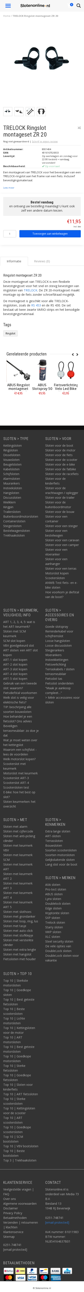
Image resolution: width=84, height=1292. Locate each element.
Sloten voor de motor (60, 450)
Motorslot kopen (57, 573)
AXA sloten (52, 885)
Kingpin (8, 507)
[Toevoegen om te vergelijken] (79, 128)
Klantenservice (13, 1232)
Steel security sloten (59, 941)
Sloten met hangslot (17, 954)
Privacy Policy (12, 1213)
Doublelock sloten (57, 903)
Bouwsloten (53, 845)
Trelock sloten (55, 922)
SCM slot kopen (14, 641)
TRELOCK (30, 290)
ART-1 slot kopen (15, 660)
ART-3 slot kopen (15, 669)
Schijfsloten (11, 474)
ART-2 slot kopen (15, 664)
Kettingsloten (12, 445)
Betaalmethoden (15, 1218)
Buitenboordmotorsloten (20, 516)
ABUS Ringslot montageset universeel (18, 389)
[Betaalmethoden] (9, 1271)
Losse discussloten (58, 645)
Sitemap (9, 1237)
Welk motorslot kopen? (19, 759)
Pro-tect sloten (55, 889)
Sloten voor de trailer (60, 497)
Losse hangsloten (57, 641)
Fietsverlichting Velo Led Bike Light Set (66, 389)
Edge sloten (53, 908)
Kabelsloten (11, 469)
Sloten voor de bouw (59, 512)
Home (6, 15)
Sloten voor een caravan (62, 540)
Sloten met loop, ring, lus (20, 921)
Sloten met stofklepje (18, 935)
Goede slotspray (56, 626)
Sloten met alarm (15, 826)
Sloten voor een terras (60, 568)
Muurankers (11, 483)
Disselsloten (11, 455)
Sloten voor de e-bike (60, 464)
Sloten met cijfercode (18, 831)
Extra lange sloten (57, 831)
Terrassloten (54, 841)
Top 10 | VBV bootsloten (20, 1146)
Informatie (18, 403)
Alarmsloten (11, 479)
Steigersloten (12, 526)
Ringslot (10, 333)
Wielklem (9, 502)
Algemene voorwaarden (20, 1203)
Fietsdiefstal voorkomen (20, 693)
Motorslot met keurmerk (20, 773)
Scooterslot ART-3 (16, 778)
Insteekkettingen (56, 660)
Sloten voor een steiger (61, 526)
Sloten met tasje (14, 926)
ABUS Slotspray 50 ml (42, 389)
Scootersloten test (16, 787)
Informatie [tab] (14, 261)
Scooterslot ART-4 (16, 783)
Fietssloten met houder (19, 959)
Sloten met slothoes (17, 912)
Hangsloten (11, 493)
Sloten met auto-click (18, 931)
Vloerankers (53, 655)
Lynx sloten (53, 899)
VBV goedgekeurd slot (18, 645)
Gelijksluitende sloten (60, 860)
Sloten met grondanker (19, 916)
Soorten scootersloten (61, 850)
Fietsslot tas (53, 679)
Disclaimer (10, 1208)
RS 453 (36, 305)
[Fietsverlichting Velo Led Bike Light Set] (66, 370)
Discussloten (12, 497)
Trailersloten (12, 512)
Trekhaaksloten (14, 535)
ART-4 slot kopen (15, 674)
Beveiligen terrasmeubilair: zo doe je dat (21, 730)
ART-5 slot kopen (15, 679)
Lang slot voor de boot (61, 864)
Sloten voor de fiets (59, 455)
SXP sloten (52, 918)
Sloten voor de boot (59, 445)
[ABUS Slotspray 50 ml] (42, 370)
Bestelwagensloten (16, 531)
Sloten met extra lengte (19, 949)
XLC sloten (52, 937)
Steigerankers (54, 650)
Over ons (9, 1199)
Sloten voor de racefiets (62, 474)
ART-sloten (53, 836)
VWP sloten (53, 932)
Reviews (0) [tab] (42, 261)
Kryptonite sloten (57, 913)
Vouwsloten (11, 460)
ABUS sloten (54, 894)
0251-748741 (12, 1245)
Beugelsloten (12, 464)
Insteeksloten (12, 488)
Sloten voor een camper (62, 545)
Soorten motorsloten (60, 855)
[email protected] (57, 1222)
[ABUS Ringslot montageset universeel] (18, 370)
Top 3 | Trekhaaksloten (19, 1160)
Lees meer (8, 187)
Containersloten (14, 521)
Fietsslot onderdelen (59, 683)
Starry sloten (54, 927)
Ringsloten (10, 450)
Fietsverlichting (55, 664)
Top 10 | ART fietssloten (20, 1094)
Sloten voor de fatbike (60, 469)
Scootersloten (55, 578)
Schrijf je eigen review (45, 141)
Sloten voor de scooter (61, 460)
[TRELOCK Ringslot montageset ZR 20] (43, 65)
